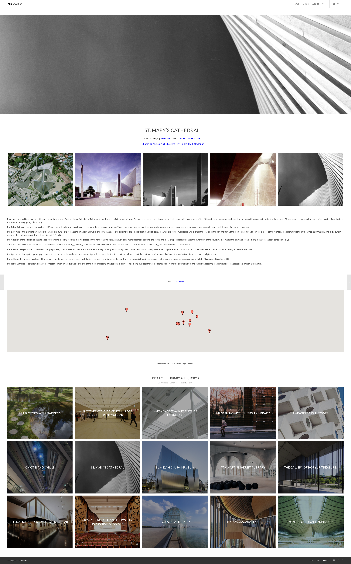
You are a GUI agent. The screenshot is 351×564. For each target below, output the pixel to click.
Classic (175, 281)
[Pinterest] (338, 4)
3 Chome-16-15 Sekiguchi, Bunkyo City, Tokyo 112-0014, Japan (172, 143)
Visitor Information (189, 138)
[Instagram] (334, 4)
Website (165, 138)
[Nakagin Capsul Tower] (349, 282)
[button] (107, 338)
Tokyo (182, 281)
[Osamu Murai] (40, 179)
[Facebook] (342, 4)
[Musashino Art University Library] (2, 282)
